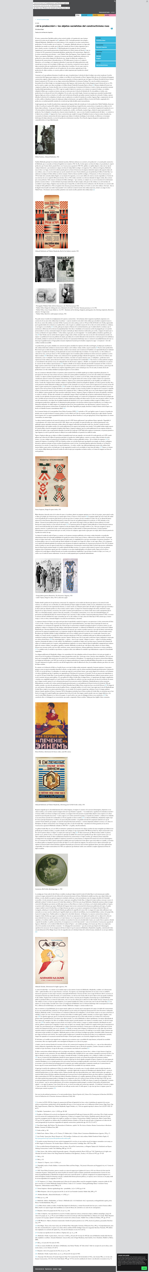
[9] (97, 348)
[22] (106, 685)
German (98, 56)
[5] (49, 114)
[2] (57, 48)
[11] (89, 360)
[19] (67, 524)
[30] (66, 1028)
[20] (51, 639)
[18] (87, 517)
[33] (55, 1088)
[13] (63, 387)
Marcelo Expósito (101, 47)
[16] (107, 439)
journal (84, 15)
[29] (42, 1023)
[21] (36, 649)
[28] (39, 1017)
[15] (77, 411)
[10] (45, 356)
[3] (85, 50)
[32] (36, 1057)
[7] (52, 327)
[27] (108, 1002)
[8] (38, 335)
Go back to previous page (43, 19)
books (95, 15)
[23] (104, 695)
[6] (94, 190)
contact (113, 12)
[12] (62, 364)
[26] (36, 932)
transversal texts (104, 12)
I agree (144, 1268)
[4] (93, 85)
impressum (48, 1269)
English (98, 58)
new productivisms (102, 65)
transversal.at (39, 1269)
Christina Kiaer (100, 40)
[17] (101, 447)
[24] (83, 818)
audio (107, 15)
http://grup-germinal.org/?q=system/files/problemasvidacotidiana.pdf (52, 1138)
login (59, 1269)
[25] (77, 833)
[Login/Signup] (147, 2)
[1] (58, 40)
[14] (64, 408)
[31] (88, 1048)
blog (77, 15)
